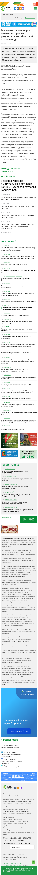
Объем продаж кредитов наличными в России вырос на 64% (19, 413)
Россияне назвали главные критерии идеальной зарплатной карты (16, 322)
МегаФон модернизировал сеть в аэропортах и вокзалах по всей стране (16, 353)
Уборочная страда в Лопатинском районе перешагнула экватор (15, 487)
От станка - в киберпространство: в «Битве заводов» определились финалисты (18, 294)
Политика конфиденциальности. (13, 863)
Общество (7, 245)
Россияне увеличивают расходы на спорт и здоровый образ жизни (18, 378)
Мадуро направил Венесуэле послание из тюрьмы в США (11, 767)
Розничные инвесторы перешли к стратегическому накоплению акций (17, 405)
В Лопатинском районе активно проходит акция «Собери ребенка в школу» (17, 510)
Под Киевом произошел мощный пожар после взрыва (10, 746)
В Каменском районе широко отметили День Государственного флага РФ (16, 495)
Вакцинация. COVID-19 (12, 838)
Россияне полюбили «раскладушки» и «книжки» (16, 398)
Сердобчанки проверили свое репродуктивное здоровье (17, 479)
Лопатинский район (11, 484)
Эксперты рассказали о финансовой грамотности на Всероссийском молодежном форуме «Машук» (18, 345)
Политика (7, 841)
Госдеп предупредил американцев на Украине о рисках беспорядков (11, 761)
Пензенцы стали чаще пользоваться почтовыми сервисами (16, 329)
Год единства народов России (13, 276)
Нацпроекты (7, 305)
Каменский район (10, 469)
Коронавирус (18, 841)
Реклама (28, 843)
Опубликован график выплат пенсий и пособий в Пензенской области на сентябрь (19, 870)
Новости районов (10, 465)
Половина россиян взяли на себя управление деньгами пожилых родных (18, 286)
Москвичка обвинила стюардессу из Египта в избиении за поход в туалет (11, 754)
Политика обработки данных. (12, 866)
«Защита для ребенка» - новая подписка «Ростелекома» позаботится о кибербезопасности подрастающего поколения (19, 361)
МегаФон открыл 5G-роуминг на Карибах (14, 264)
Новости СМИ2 (7, 172)
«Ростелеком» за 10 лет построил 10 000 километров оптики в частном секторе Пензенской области (18, 391)
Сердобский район (10, 476)
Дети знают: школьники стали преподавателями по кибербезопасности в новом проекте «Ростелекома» (17, 257)
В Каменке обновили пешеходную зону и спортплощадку (15, 472)
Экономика (7, 319)
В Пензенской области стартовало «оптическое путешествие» (16, 337)
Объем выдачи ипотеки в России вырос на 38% (16, 385)
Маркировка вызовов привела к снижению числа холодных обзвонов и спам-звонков (17, 428)
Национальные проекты (13, 843)
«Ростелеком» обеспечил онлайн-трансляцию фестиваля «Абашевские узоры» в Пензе (15, 279)
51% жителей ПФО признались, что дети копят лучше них (18, 271)
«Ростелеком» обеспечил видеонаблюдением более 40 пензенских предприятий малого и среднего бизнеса (18, 421)
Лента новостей (8, 241)
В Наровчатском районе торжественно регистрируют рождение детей (14, 502)
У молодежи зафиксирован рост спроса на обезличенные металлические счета (14, 370)
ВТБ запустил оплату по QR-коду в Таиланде (15, 315)
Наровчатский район (11, 500)
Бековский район (8, 14)
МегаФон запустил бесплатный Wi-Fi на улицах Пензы (18, 301)
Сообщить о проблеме (19, 731)
